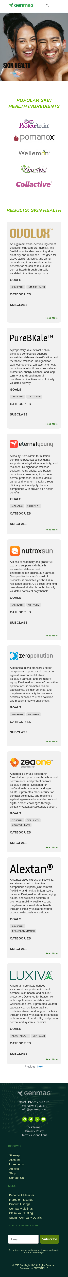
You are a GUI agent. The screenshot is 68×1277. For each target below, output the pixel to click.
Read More (52, 317)
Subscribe (49, 1239)
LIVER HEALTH (34, 396)
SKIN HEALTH (17, 286)
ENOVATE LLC (41, 1268)
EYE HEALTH (17, 820)
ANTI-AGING (17, 506)
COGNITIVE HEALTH (21, 825)
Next (40, 1066)
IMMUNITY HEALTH (36, 286)
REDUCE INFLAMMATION (23, 931)
